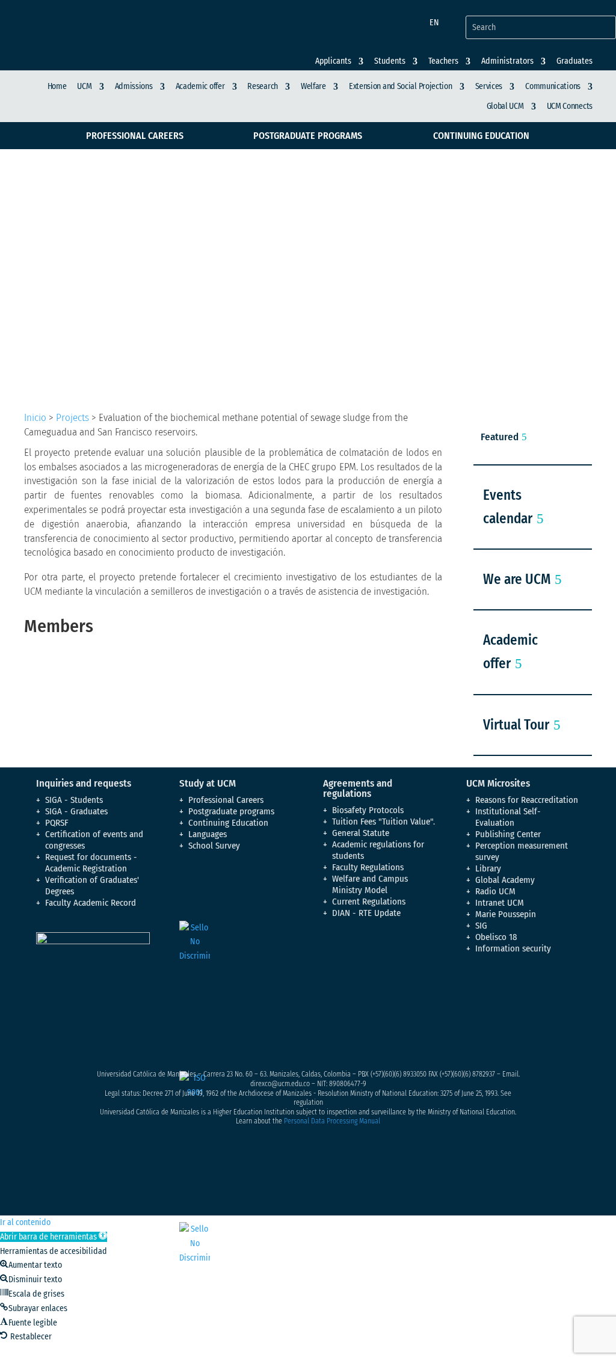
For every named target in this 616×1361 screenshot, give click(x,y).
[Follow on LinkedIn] (475, 1011)
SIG (481, 925)
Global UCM (505, 106)
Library (488, 868)
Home (57, 86)
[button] (53, 1237)
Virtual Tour (516, 724)
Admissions (134, 86)
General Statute (360, 833)
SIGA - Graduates (76, 811)
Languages (207, 834)
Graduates (574, 61)
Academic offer (200, 86)
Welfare (313, 86)
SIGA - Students (74, 799)
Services (489, 86)
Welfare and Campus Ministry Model (370, 884)
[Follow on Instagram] (524, 987)
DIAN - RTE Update (366, 913)
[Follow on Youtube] (548, 987)
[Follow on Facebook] (475, 987)
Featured (500, 437)
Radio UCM (495, 891)
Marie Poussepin (505, 914)
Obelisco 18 (496, 937)
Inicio (35, 417)
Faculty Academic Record (90, 902)
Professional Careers (134, 135)
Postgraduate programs (307, 135)
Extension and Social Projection (400, 86)
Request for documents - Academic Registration (91, 863)
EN (434, 22)
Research (262, 86)
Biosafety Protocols (368, 810)
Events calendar (507, 507)
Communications (553, 86)
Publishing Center (508, 834)
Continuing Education (481, 135)
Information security (513, 948)
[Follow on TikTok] (500, 1011)
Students (389, 61)
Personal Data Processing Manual (332, 1121)
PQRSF (57, 822)
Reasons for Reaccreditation (526, 799)
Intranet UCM (499, 902)
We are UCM (516, 579)
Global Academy (505, 879)
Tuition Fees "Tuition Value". (383, 821)
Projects (72, 417)
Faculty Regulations (368, 867)
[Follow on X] (500, 987)
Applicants (333, 61)
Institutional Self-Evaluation (508, 817)
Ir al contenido (25, 1222)
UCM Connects (570, 106)
